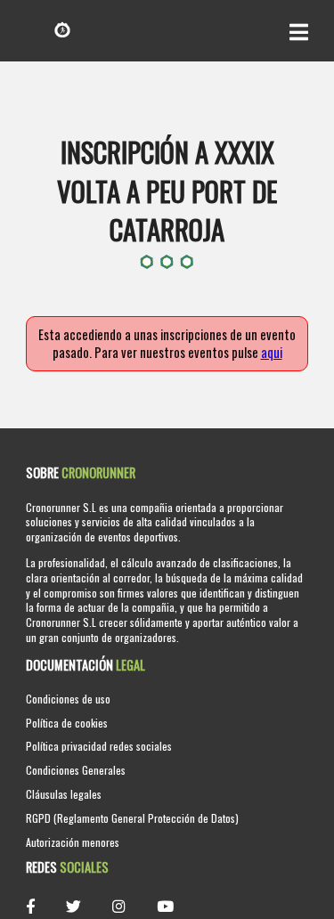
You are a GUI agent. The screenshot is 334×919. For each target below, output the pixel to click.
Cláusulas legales (64, 793)
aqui (271, 352)
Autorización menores (72, 842)
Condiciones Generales (76, 769)
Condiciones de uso (68, 698)
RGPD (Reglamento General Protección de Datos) (132, 817)
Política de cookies (67, 722)
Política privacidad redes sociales (99, 745)
